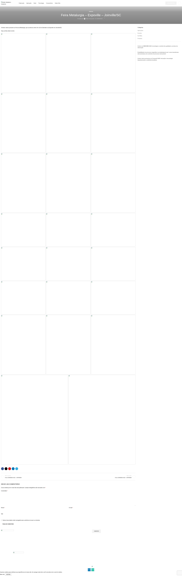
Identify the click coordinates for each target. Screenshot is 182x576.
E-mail (71, 507)
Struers (111, 562)
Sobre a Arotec (77, 555)
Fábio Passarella (90, 18)
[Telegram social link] (16, 468)
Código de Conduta (78, 560)
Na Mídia (140, 35)
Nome (3, 507)
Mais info (2, 574)
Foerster (112, 560)
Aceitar (8, 574)
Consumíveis (149, 562)
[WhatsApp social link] (6, 562)
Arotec (111, 555)
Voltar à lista (68, 476)
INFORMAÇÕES (77, 552)
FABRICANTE (113, 552)
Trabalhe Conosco (78, 557)
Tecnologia (148, 560)
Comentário (4, 490)
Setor (147, 557)
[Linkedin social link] (13, 468)
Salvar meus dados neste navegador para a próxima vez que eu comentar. (21, 520)
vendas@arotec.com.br (47, 558)
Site (2, 513)
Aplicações (140, 30)
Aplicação (148, 555)
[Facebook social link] (2, 468)
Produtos (140, 38)
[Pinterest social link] (9, 468)
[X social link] (6, 468)
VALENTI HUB (46, 566)
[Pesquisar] (179, 3)
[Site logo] (8, 3)
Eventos (91, 11)
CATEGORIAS (149, 552)
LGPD (75, 562)
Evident (111, 557)
